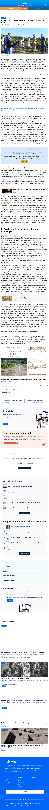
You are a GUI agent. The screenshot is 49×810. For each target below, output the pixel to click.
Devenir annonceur (36, 803)
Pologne (4, 685)
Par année (34, 777)
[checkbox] (7, 597)
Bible (4, 663)
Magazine (20, 780)
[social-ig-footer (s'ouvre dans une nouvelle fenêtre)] (28, 799)
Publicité (20, 786)
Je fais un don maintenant (10, 442)
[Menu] (9, 3)
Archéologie (5, 730)
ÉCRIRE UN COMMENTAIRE (24, 468)
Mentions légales (28, 803)
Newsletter (20, 777)
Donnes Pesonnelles (22, 805)
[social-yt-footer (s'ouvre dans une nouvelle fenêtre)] (20, 799)
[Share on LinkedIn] (40, 74)
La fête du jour (8, 566)
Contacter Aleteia (13, 805)
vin (9, 392)
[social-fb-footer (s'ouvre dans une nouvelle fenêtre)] (23, 799)
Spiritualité (7, 780)
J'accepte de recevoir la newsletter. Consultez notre (19, 421)
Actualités (7, 777)
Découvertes (7, 782)
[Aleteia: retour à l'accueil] (24, 3)
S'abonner (25, 791)
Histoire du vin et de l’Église (9, 98)
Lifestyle (6, 779)
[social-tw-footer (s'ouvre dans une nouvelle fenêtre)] (25, 799)
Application (20, 779)
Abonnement (21, 782)
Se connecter (25, 795)
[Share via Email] (44, 74)
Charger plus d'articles (24, 513)
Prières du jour (8, 580)
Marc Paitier (13, 24)
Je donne (24, 8)
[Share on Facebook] (38, 74)
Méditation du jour (10, 576)
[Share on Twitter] (42, 74)
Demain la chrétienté (34, 144)
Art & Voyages (4, 14)
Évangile (6, 571)
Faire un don (24, 161)
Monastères (4, 392)
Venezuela (5, 626)
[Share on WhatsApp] (47, 74)
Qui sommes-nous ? (20, 803)
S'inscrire (5, 424)
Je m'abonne (10, 8)
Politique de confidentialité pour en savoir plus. (34, 597)
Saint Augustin (28, 5)
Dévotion (4, 707)
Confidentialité (30, 805)
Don (19, 784)
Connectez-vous (29, 463)
